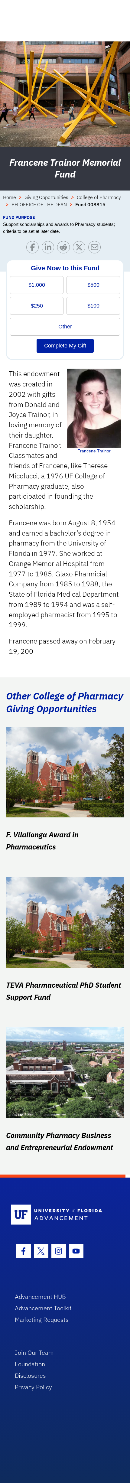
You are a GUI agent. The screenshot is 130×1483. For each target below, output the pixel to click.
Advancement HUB (40, 1296)
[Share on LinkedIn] (49, 248)
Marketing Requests (42, 1319)
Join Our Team (34, 1352)
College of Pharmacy (99, 197)
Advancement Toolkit (43, 1308)
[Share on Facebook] (34, 248)
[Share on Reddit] (65, 248)
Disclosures (30, 1375)
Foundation (30, 1364)
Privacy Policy (33, 1387)
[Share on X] (80, 248)
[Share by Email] (96, 248)
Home (9, 197)
